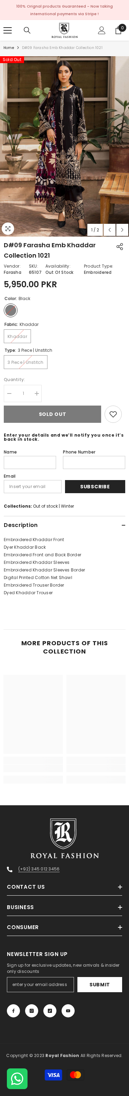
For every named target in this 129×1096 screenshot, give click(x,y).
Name (10, 452)
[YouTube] (68, 1010)
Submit (99, 984)
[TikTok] (49, 1010)
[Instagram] (31, 1010)
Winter (67, 506)
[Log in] (102, 30)
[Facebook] (13, 1010)
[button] (110, 230)
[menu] (7, 30)
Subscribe (95, 486)
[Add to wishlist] (113, 414)
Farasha (12, 272)
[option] (64, 146)
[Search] (27, 30)
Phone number (79, 452)
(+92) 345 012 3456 (39, 869)
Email (9, 476)
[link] (33, 768)
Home (8, 47)
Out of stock (45, 506)
